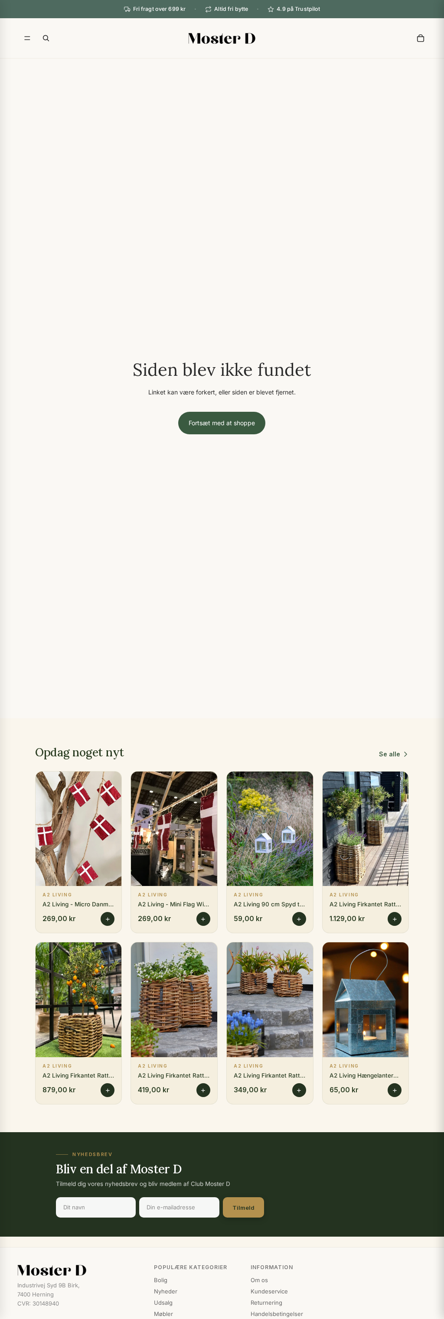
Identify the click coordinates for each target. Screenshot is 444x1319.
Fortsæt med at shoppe (222, 423)
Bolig (160, 1280)
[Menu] (27, 39)
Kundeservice (269, 1291)
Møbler (163, 1313)
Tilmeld (243, 1207)
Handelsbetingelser (277, 1313)
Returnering (266, 1302)
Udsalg (163, 1302)
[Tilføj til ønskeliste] (108, 784)
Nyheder (165, 1291)
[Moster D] (77, 1270)
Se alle (389, 754)
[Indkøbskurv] (420, 38)
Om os (259, 1280)
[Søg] (46, 38)
